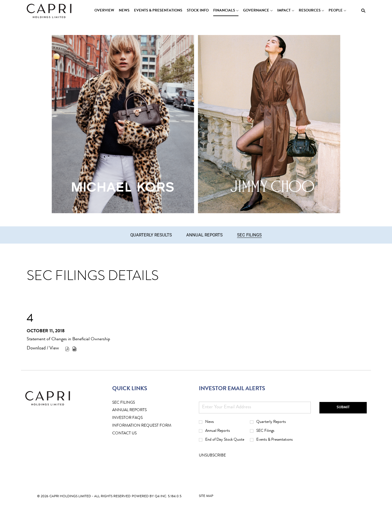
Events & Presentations (274, 440)
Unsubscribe (212, 456)
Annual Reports (217, 431)
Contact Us (133, 433)
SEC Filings (132, 403)
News (209, 422)
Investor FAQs (136, 418)
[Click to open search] (361, 11)
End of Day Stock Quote (224, 440)
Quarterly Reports (271, 422)
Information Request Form (150, 425)
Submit (343, 407)
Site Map (206, 497)
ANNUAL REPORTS (138, 410)
